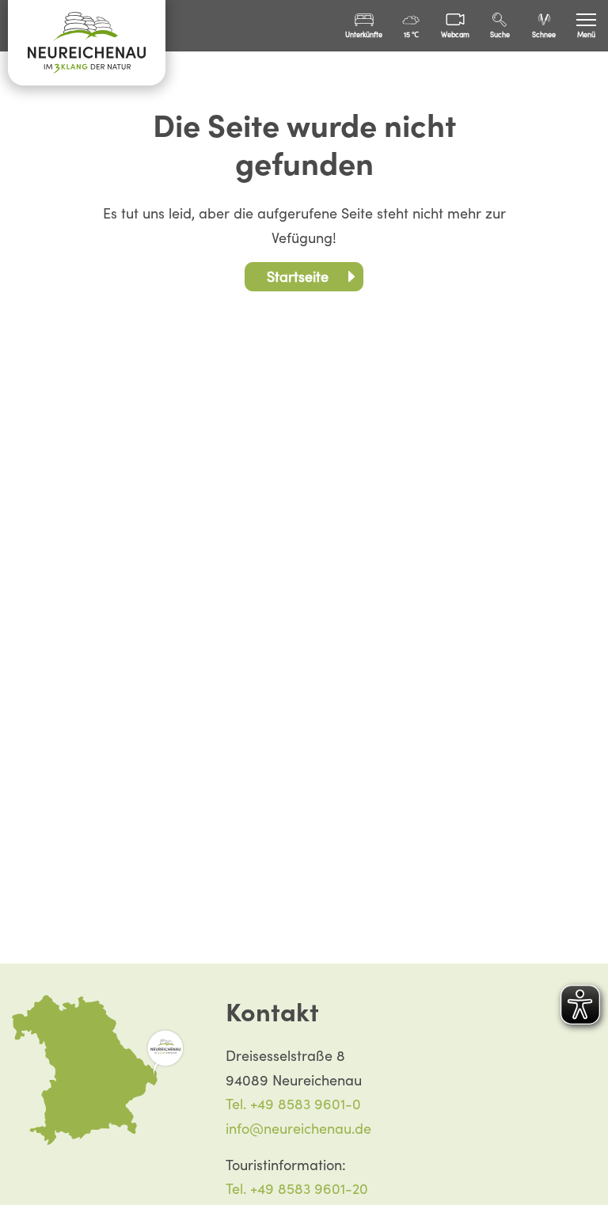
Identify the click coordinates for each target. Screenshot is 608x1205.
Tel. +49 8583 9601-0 (293, 1104)
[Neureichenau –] (86, 43)
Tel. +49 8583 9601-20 (297, 1189)
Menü (586, 35)
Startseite (298, 277)
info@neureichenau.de (298, 1128)
